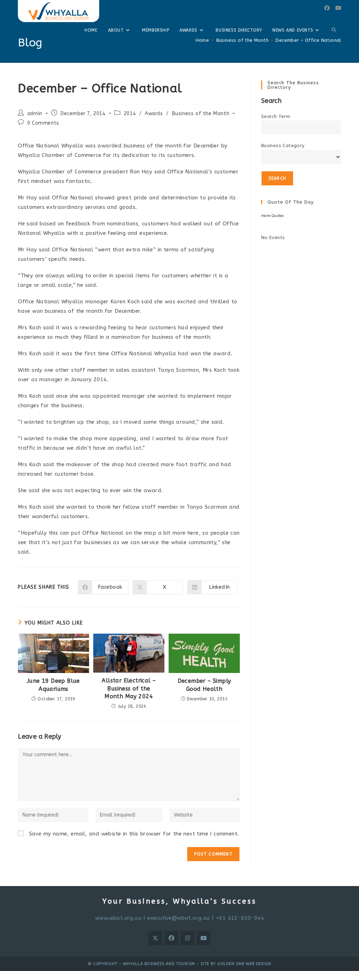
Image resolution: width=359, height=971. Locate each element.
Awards (154, 114)
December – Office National (308, 40)
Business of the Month (201, 114)
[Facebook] (326, 8)
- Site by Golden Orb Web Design (233, 964)
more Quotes (272, 215)
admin (34, 114)
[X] (155, 938)
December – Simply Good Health (204, 685)
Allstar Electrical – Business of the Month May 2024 (129, 688)
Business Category (283, 145)
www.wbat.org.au (118, 918)
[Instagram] (188, 938)
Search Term (275, 116)
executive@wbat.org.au (178, 918)
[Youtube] (338, 8)
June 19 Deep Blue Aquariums (53, 685)
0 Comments (43, 123)
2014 (130, 114)
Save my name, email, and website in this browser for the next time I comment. (134, 834)
